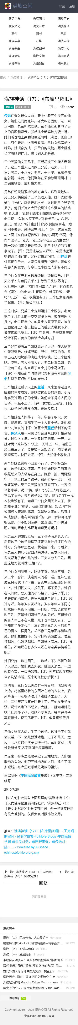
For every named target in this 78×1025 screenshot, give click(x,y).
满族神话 (63, 26)
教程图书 (39, 18)
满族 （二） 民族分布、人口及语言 (25, 937)
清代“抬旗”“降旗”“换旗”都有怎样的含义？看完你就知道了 (33, 965)
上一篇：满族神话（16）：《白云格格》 (29, 872)
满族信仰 (14, 56)
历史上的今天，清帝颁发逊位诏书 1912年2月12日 (33, 988)
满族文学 (39, 56)
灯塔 (39, 41)
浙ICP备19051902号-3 (39, 1016)
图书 (39, 33)
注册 (72, 6)
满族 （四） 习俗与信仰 (18, 949)
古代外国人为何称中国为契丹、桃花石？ (29, 971)
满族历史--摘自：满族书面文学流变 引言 (29, 977)
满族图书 (39, 48)
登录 (62, 6)
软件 (14, 33)
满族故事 (14, 41)
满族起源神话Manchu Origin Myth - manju (30, 982)
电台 (64, 33)
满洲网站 (63, 56)
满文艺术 (39, 26)
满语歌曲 (14, 48)
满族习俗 (63, 48)
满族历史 (63, 18)
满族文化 (14, 26)
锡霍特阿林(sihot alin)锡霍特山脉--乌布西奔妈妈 (33, 943)
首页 (3, 77)
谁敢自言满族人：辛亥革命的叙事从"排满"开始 (33, 960)
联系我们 (63, 63)
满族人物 (63, 41)
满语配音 (39, 63)
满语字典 (14, 18)
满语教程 (14, 63)
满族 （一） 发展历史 (17, 954)
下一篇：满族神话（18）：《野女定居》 (39, 874)
